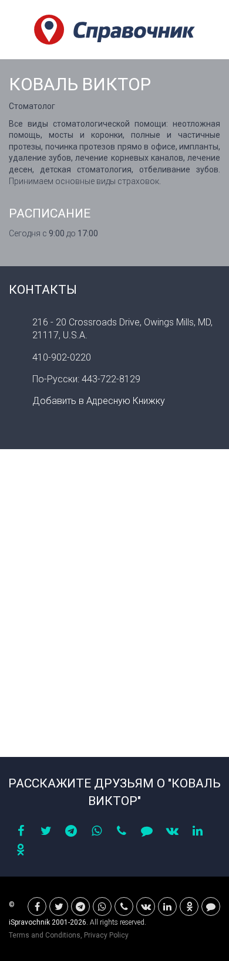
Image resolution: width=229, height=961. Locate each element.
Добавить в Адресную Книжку (98, 400)
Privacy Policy (106, 935)
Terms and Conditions (44, 935)
